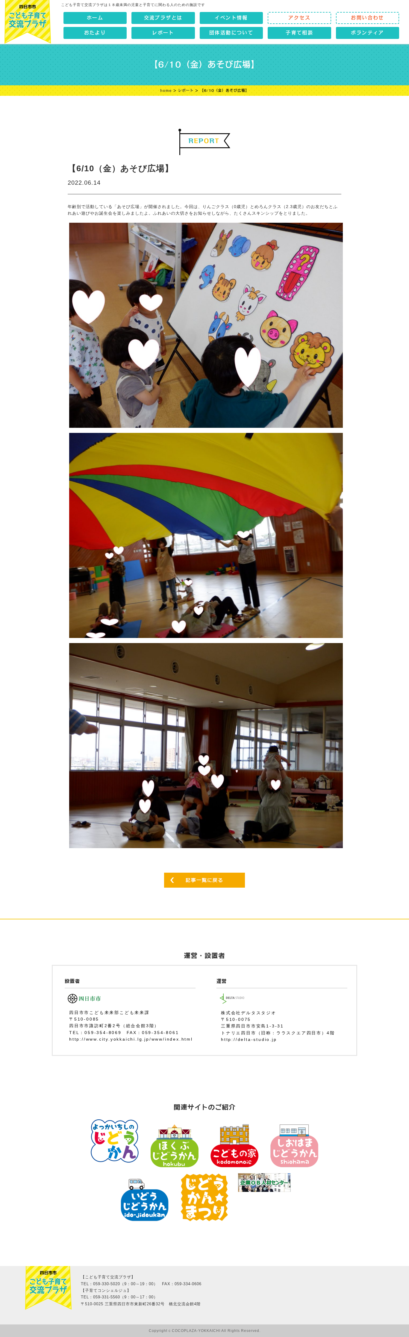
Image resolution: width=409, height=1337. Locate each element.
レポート (186, 90)
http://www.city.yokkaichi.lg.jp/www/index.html (131, 1039)
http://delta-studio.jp (249, 1039)
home (166, 90)
